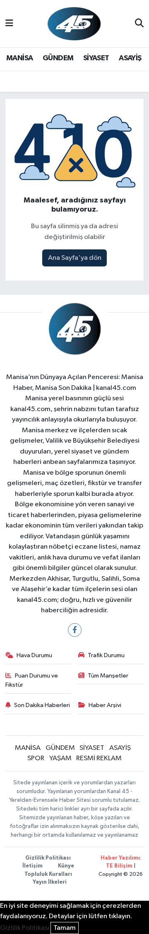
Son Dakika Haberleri (42, 705)
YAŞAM (60, 758)
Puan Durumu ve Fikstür (31, 680)
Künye (66, 866)
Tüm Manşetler (108, 676)
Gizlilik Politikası (48, 858)
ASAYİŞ (130, 58)
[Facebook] (75, 630)
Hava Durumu (34, 655)
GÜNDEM (58, 58)
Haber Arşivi (105, 705)
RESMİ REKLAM (99, 758)
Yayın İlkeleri (50, 882)
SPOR (35, 758)
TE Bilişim (119, 866)
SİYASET (96, 58)
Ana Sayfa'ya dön (74, 257)
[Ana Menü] (9, 23)
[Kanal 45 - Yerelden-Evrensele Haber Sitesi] (74, 23)
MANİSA (19, 58)
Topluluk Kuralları (48, 874)
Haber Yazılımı (120, 858)
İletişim (32, 866)
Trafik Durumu (106, 655)
